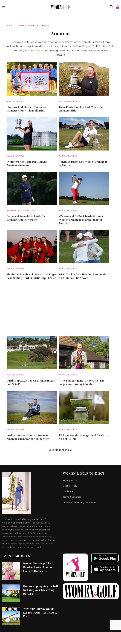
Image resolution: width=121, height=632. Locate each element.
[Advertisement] (60, 308)
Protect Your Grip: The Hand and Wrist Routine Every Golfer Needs (37, 567)
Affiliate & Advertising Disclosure (79, 502)
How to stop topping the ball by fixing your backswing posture (40, 590)
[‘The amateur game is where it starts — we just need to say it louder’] (84, 352)
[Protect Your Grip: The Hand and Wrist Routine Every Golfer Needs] (11, 571)
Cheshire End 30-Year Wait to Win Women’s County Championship (27, 108)
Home (9, 25)
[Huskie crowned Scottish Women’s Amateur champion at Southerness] (32, 407)
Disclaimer (68, 491)
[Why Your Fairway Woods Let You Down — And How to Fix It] (11, 616)
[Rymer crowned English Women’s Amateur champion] (32, 133)
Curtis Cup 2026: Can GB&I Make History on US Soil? (31, 382)
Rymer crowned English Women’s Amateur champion (27, 163)
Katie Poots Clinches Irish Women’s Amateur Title (80, 108)
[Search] (111, 7)
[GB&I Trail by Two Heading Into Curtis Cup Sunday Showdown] (84, 246)
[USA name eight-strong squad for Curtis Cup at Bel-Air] (84, 407)
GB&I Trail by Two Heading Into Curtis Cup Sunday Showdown (82, 276)
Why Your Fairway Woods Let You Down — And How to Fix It (40, 612)
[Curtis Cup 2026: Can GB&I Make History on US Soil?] (32, 352)
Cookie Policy (70, 486)
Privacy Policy (70, 480)
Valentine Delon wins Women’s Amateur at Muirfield (83, 163)
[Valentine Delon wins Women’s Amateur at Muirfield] (84, 133)
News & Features (26, 25)
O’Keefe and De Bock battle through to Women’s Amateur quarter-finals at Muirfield (82, 220)
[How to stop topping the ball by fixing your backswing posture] (11, 593)
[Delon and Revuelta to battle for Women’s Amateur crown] (32, 188)
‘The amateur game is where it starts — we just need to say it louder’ (83, 382)
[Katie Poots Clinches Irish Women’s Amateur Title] (84, 79)
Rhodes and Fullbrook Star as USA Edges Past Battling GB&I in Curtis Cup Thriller (32, 276)
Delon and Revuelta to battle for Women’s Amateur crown (26, 218)
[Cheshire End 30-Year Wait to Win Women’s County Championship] (32, 79)
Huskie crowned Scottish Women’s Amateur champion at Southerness (28, 437)
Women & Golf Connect (83, 473)
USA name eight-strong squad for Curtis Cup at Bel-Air (84, 437)
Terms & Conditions (72, 497)
